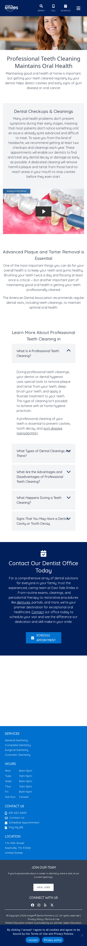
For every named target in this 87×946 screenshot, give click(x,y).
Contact (38, 612)
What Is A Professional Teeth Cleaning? (38, 353)
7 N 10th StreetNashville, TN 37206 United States (18, 847)
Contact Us (16, 817)
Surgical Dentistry (16, 750)
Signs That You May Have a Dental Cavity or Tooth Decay (42, 521)
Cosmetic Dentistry (17, 755)
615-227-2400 (18, 813)
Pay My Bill (15, 827)
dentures (23, 602)
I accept (33, 940)
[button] (34, 905)
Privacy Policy (35, 919)
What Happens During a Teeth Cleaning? (39, 500)
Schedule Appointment (23, 822)
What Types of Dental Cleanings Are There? (44, 453)
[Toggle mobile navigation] (78, 8)
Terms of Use (52, 919)
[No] (82, 935)
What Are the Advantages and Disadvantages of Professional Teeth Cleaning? (40, 477)
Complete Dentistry (18, 745)
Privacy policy (53, 940)
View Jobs (43, 887)
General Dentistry (16, 740)
